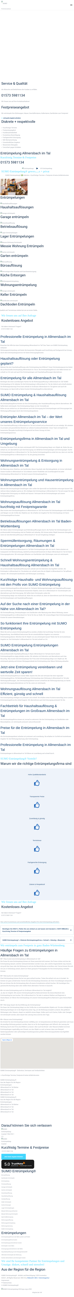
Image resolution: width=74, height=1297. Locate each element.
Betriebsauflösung (13, 227)
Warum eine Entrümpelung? (13, 1019)
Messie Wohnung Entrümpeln (22, 246)
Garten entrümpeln (14, 256)
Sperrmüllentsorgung (7, 1217)
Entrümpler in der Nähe (7, 1246)
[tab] (37, 959)
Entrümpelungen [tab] (6, 1085)
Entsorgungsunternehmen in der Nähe (12, 1249)
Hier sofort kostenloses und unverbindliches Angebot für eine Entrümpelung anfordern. (29, 922)
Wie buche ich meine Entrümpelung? (16, 976)
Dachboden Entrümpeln (17, 304)
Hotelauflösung (5, 1199)
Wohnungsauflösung (7, 1220)
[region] (37, 50)
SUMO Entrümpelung (7, 1229)
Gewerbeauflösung (6, 1193)
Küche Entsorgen (13, 275)
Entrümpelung (5, 1181)
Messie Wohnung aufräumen (9, 1211)
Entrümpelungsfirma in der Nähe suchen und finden (15, 1237)
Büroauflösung (11, 265)
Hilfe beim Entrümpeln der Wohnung (11, 1255)
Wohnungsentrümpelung (18, 285)
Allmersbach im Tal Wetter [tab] (9, 1087)
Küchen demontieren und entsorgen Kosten (13, 1258)
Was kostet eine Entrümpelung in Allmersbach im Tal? (22, 959)
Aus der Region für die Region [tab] (10, 1082)
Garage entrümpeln (14, 217)
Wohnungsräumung (7, 1226)
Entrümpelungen (12, 197)
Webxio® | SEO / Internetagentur (38, 1278)
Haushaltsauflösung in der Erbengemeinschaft (14, 1252)
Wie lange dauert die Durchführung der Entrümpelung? (22, 1005)
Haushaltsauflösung (7, 1196)
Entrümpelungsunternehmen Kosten (11, 1243)
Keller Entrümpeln (13, 295)
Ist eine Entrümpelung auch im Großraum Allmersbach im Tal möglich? (28, 990)
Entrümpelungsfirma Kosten (9, 1240)
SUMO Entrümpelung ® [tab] (8, 1080)
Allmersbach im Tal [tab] (6, 1090)
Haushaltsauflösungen (17, 207)
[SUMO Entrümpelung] (6, 5)
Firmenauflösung (6, 1184)
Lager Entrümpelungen (17, 236)
